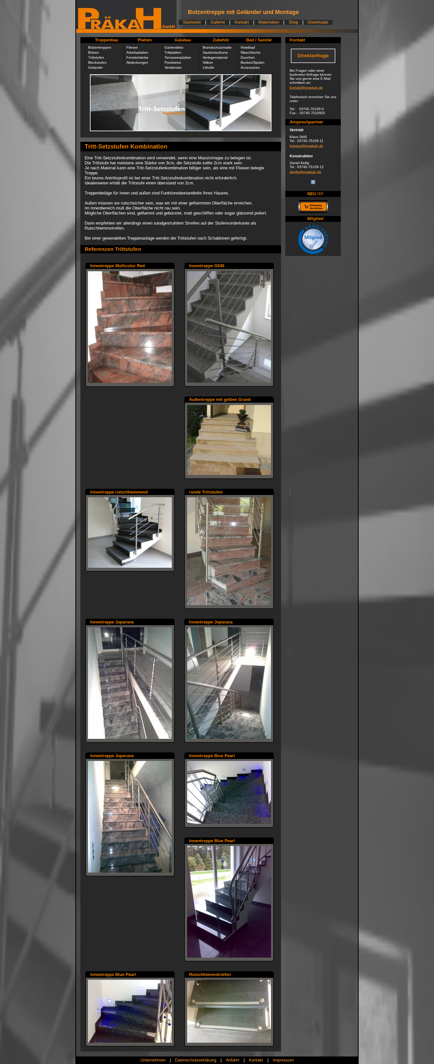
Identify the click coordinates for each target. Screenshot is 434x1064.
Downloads (318, 22)
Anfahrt (232, 1060)
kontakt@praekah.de (306, 88)
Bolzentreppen (99, 47)
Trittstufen (96, 57)
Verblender (173, 67)
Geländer (95, 67)
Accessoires (250, 67)
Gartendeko (174, 47)
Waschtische (250, 52)
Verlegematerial (215, 57)
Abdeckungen (137, 62)
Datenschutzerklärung (195, 1060)
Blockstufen (97, 62)
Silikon (208, 62)
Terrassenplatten (178, 57)
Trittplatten (173, 52)
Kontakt (242, 22)
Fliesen (132, 47)
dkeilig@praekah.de (305, 172)
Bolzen (93, 52)
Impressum (283, 1060)
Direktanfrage (313, 55)
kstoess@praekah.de (306, 146)
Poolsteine (173, 62)
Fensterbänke (137, 57)
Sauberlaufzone (215, 52)
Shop (293, 22)
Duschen (248, 57)
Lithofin (208, 67)
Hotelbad (248, 47)
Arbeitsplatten (137, 52)
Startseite (192, 22)
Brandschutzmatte (217, 47)
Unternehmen (153, 1060)
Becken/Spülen (252, 62)
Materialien (268, 22)
